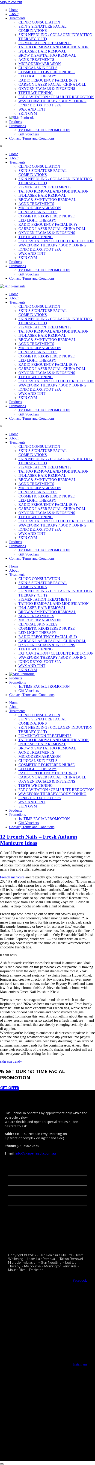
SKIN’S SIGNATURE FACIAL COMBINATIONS (42, 28)
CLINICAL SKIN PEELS (37, 68)
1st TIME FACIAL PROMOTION (44, 130)
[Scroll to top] (2, 1464)
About (13, 14)
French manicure (12, 877)
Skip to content (11, 2)
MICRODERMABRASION (39, 64)
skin (3, 1061)
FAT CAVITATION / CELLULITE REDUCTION (56, 97)
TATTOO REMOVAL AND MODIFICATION (53, 47)
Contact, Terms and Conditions (31, 138)
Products (15, 122)
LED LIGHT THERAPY (37, 76)
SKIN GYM (27, 113)
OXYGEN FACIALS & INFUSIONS (46, 89)
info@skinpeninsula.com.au (35, 1153)
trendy (17, 1061)
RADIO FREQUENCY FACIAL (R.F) (47, 80)
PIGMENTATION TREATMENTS (44, 43)
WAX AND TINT (31, 109)
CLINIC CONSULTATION (39, 22)
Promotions (17, 126)
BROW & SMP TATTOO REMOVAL (47, 55)
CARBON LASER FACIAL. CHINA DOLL (52, 84)
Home (13, 10)
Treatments (17, 18)
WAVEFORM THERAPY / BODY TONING (52, 101)
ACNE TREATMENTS (36, 59)
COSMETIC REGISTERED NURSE (46, 72)
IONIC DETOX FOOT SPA (39, 105)
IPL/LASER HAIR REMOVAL (42, 51)
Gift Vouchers (28, 134)
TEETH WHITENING (35, 93)
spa (9, 1061)
